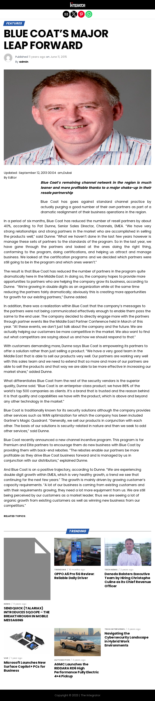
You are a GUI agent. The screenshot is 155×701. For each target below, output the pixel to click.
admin (23, 62)
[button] (6, 5)
